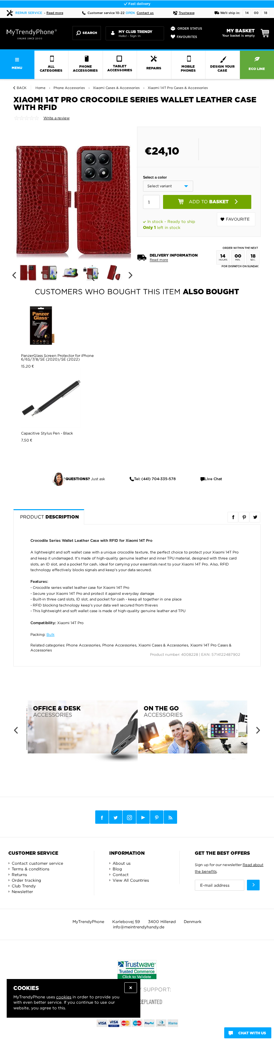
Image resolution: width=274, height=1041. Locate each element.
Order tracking (26, 880)
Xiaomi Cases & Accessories (163, 645)
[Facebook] (102, 817)
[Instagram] (129, 817)
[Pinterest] (156, 817)
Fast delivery (138, 4)
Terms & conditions (30, 869)
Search (90, 33)
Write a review (56, 118)
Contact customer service (37, 863)
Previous (13, 275)
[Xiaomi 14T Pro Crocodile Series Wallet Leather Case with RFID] (73, 200)
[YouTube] (143, 817)
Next (130, 275)
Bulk (50, 634)
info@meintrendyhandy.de (138, 927)
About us (122, 863)
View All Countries (131, 880)
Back (21, 88)
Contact (121, 874)
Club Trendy (24, 886)
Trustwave (186, 13)
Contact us (145, 13)
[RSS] (170, 817)
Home (40, 88)
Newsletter (22, 891)
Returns (19, 874)
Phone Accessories (83, 645)
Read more (54, 13)
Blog (117, 869)
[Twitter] (115, 817)
